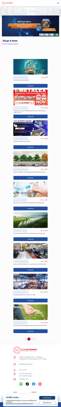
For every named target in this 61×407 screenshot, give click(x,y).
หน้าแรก (15, 392)
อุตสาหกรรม (23, 77)
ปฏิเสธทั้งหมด (47, 403)
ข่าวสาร (16, 77)
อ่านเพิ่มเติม (30, 86)
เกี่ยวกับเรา (33, 392)
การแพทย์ (23, 200)
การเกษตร (23, 231)
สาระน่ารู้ (16, 169)
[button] (35, 339)
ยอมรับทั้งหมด (47, 398)
